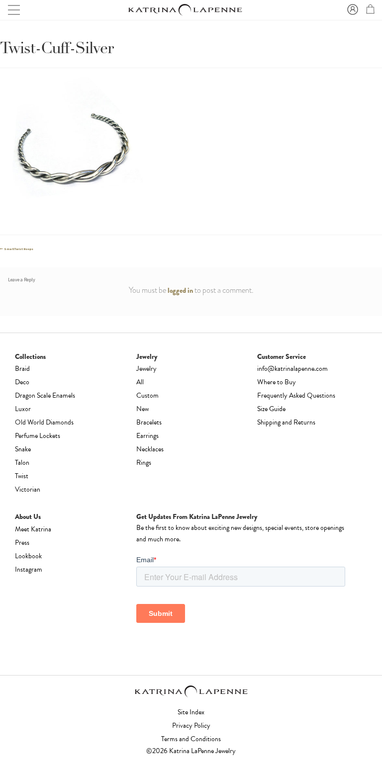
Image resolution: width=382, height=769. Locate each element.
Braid (22, 368)
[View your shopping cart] (369, 11)
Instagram (28, 569)
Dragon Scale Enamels (45, 395)
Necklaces (150, 449)
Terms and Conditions (191, 739)
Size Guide (271, 409)
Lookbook (28, 556)
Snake (23, 449)
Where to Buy (276, 382)
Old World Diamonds (44, 422)
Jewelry (146, 368)
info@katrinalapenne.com (292, 368)
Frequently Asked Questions (296, 395)
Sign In (351, 10)
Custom (147, 395)
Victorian (27, 489)
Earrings (147, 435)
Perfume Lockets (37, 435)
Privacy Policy (191, 725)
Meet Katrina (33, 529)
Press (22, 542)
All (140, 382)
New (142, 409)
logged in (180, 290)
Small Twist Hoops (18, 249)
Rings (143, 462)
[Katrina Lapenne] (184, 10)
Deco (22, 382)
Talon (22, 462)
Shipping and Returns (286, 422)
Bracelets (149, 422)
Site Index (191, 712)
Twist (21, 476)
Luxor (23, 409)
